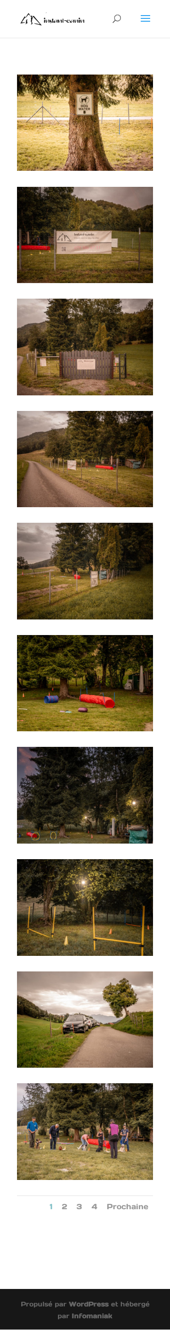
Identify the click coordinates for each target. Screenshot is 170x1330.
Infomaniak (92, 1316)
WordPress (89, 1304)
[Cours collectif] (85, 1177)
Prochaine (127, 1206)
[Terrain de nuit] (85, 840)
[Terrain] (85, 168)
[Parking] (85, 1065)
